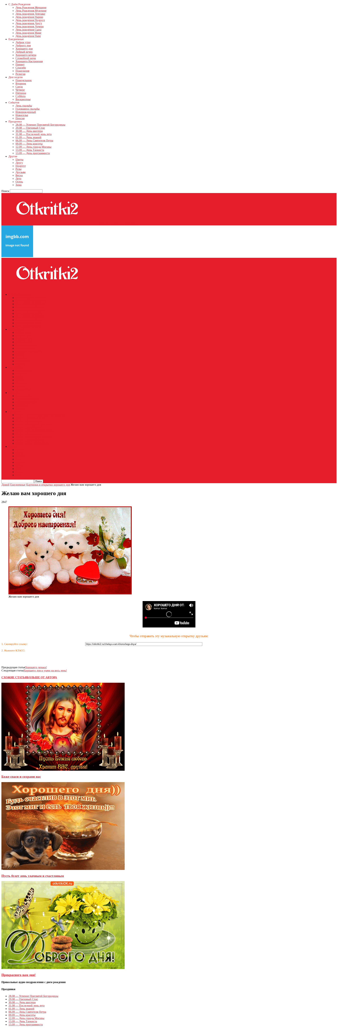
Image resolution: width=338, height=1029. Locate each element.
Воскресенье (23, 99)
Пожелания (22, 70)
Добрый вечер (24, 51)
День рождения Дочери (29, 26)
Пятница (20, 92)
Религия (20, 73)
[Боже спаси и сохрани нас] (63, 769)
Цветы (19, 159)
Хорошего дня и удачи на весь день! (45, 670)
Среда (19, 86)
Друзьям (20, 172)
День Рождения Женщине (30, 7)
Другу (19, 162)
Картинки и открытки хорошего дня (48, 484)
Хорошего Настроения (29, 61)
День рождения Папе (28, 35)
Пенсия (19, 118)
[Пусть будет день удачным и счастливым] (63, 868)
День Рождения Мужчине (30, 10)
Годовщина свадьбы (27, 108)
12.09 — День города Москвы (33, 146)
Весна (19, 175)
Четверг (20, 89)
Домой (5, 484)
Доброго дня (23, 45)
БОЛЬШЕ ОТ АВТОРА (42, 677)
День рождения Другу (28, 23)
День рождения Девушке (30, 13)
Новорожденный (25, 112)
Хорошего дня (24, 48)
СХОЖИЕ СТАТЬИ (14, 677)
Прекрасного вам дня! (18, 975)
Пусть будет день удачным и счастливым (32, 876)
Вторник (20, 83)
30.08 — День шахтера (29, 131)
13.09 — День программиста (32, 153)
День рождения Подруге (30, 20)
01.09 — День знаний (28, 137)
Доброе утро (22, 42)
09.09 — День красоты (29, 143)
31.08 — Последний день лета (33, 134)
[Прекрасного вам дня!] (63, 968)
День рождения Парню (29, 16)
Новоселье (21, 115)
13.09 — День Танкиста (29, 150)
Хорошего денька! (36, 667)
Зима (18, 184)
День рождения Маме (28, 32)
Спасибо (20, 67)
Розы (18, 169)
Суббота (20, 96)
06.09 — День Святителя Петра (34, 140)
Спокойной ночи (25, 58)
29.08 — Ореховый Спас (30, 127)
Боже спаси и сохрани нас (21, 776)
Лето (18, 178)
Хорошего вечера (25, 54)
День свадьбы (23, 105)
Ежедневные (18, 484)
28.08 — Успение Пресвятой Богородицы (40, 124)
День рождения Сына (28, 29)
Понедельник (23, 80)
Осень (19, 181)
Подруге (20, 165)
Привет (19, 64)
